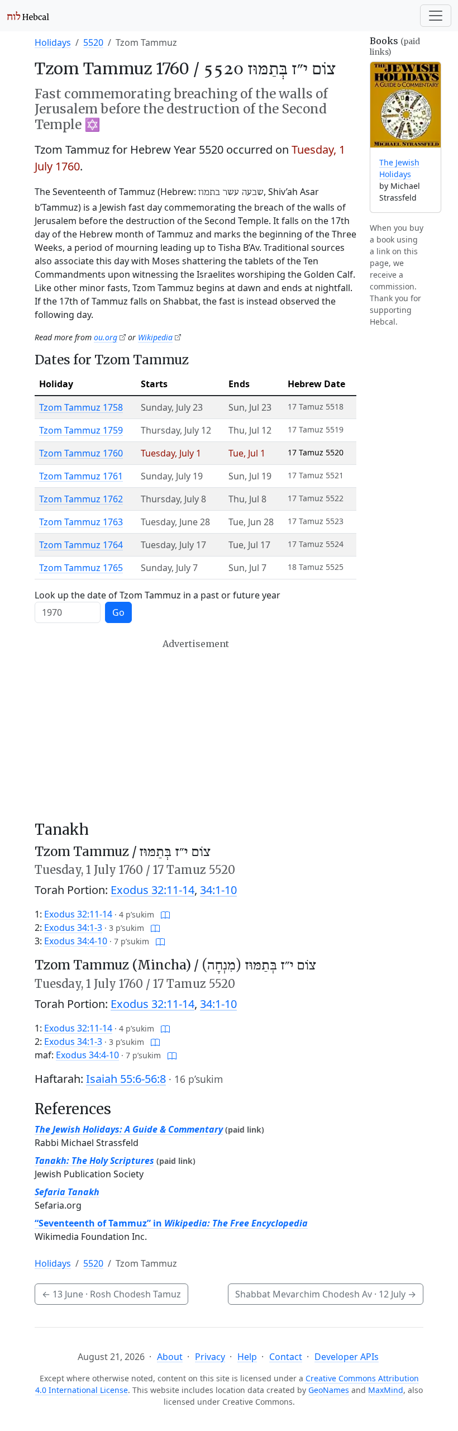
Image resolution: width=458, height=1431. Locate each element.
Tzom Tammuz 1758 (81, 407)
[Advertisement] (195, 730)
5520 (93, 42)
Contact (285, 1357)
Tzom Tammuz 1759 (81, 430)
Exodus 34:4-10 (75, 941)
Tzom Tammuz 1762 (81, 499)
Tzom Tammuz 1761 (81, 476)
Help (247, 1357)
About (170, 1357)
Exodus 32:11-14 (152, 889)
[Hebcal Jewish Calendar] (28, 15)
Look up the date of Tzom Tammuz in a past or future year (157, 595)
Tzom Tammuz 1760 (81, 453)
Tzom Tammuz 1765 (81, 568)
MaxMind (385, 1390)
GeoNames (328, 1390)
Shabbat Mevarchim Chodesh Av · (325, 1294)
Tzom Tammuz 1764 (81, 545)
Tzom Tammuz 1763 (81, 522)
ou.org (105, 337)
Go (118, 612)
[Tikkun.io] (165, 914)
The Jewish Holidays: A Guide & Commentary (129, 1129)
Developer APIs (346, 1357)
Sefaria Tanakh (67, 1192)
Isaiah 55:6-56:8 (126, 1078)
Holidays (53, 42)
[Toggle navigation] (435, 15)
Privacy (210, 1357)
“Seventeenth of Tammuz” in (171, 1223)
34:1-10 (218, 889)
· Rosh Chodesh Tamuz (111, 1294)
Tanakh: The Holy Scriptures (94, 1160)
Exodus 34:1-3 (73, 927)
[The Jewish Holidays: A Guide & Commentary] (405, 105)
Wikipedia (155, 337)
